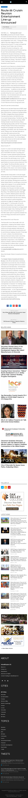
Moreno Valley (4, 701)
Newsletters (4, 671)
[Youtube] (9, 487)
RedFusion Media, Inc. (13, 790)
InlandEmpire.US (6, 664)
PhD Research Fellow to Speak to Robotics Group (14, 322)
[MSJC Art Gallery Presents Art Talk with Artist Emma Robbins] (14, 411)
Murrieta (3, 714)
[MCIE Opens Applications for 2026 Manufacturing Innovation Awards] (5, 551)
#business (10, 771)
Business (3, 727)
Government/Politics (6, 740)
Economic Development (6, 745)
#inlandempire (4, 763)
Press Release (6, 26)
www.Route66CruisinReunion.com (10, 98)
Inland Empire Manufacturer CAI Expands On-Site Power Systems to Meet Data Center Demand (19, 558)
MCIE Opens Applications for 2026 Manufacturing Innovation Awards (18, 551)
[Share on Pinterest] (17, 306)
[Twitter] (2, 487)
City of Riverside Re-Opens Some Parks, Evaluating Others (13, 466)
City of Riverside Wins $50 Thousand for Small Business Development (14, 313)
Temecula (3, 712)
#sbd (15, 780)
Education (3, 729)
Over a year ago (5, 765)
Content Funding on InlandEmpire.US (9, 675)
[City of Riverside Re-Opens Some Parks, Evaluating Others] (14, 456)
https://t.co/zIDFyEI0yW (17, 761)
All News (3, 734)
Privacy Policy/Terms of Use (14, 791)
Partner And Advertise (10, 795)
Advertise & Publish (5, 673)
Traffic (2, 749)
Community (3, 6)
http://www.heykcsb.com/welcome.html (11, 143)
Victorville (3, 710)
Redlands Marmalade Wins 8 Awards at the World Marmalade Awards (19, 576)
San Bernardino (8, 28)
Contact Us (3, 669)
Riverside (3, 694)
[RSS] (5, 487)
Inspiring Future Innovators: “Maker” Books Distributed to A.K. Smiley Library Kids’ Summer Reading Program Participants (14, 373)
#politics (10, 763)
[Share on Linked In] (20, 306)
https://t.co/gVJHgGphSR (7, 778)
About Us (3, 667)
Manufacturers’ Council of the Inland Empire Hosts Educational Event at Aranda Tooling (18, 605)
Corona (2, 707)
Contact (19, 796)
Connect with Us (19, 795)
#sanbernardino (9, 780)
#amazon (3, 780)
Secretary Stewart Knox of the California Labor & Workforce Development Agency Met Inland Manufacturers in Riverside (12, 349)
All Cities (3, 692)
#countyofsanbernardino (18, 763)
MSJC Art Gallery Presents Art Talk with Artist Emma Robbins (13, 421)
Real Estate (4, 747)
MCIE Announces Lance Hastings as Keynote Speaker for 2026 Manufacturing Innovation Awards (18, 542)
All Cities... (3, 716)
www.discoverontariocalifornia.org (10, 299)
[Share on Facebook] (8, 306)
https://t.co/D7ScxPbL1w (20, 770)
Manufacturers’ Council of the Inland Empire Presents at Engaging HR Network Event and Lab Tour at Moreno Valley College (19, 596)
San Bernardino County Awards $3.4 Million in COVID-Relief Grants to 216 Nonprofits (13, 397)
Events (2, 738)
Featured (3, 742)
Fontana (3, 699)
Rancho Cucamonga (5, 703)
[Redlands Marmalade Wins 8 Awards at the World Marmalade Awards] (5, 577)
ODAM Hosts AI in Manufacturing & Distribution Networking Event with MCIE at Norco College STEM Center (18, 568)
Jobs (2, 731)
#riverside (15, 771)
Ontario (3, 705)
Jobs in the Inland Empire (12, 796)
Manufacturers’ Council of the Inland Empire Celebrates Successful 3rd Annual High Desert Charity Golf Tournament (19, 521)
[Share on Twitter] (11, 306)
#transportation (20, 780)
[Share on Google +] (14, 306)
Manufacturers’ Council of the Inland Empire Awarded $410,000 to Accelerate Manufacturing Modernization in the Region (19, 586)
